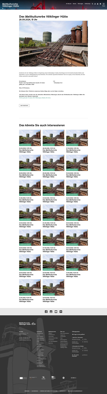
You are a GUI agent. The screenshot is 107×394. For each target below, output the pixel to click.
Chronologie (51, 336)
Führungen (80, 3)
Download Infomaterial (41, 358)
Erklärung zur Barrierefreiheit (75, 391)
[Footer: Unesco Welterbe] (53, 378)
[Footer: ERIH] (63, 378)
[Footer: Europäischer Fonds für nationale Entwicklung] (23, 378)
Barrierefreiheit (40, 346)
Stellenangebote (63, 339)
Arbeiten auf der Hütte (53, 338)
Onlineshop (87, 3)
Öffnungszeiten (40, 333)
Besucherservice (40, 343)
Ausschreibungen (63, 341)
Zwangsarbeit (51, 339)
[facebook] (46, 311)
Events (74, 3)
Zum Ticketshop (24, 105)
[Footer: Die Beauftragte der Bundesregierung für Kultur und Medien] (33, 378)
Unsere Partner (40, 336)
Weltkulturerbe (52, 331)
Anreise (38, 348)
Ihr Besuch (68, 3)
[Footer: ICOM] (74, 378)
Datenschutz (63, 391)
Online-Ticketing (40, 338)
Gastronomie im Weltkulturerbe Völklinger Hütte (40, 354)
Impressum (27, 391)
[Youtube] (56, 311)
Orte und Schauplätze (53, 341)
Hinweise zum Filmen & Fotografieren (49, 391)
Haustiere (39, 360)
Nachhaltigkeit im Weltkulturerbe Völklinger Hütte (64, 346)
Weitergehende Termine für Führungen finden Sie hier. (35, 97)
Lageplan (38, 357)
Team (61, 338)
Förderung (51, 343)
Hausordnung (34, 391)
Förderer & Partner (64, 343)
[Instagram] (51, 311)
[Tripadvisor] (61, 311)
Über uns (62, 331)
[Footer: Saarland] (43, 378)
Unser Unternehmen (64, 333)
